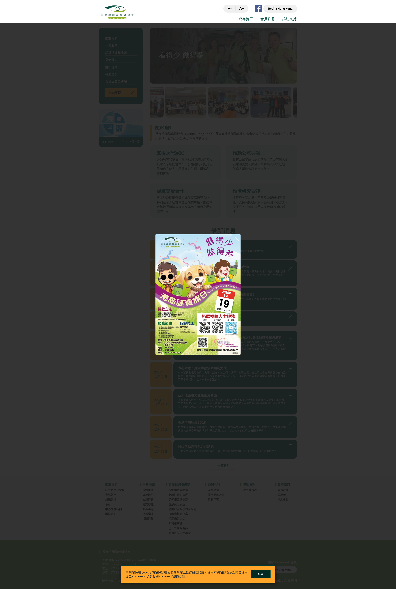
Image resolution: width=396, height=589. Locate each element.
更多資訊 (180, 576)
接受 (260, 574)
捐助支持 (289, 19)
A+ (241, 8)
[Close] (236, 238)
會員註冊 (267, 19)
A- (230, 8)
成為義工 (246, 19)
